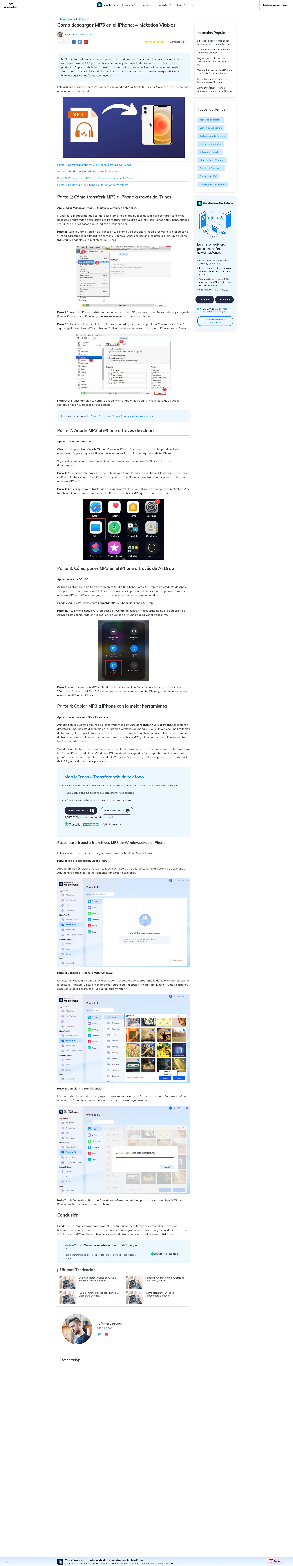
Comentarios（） (179, 41)
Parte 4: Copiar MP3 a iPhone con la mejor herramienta (92, 185)
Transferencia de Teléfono (212, 184)
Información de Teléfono (211, 160)
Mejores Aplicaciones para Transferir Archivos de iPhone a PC (214, 61)
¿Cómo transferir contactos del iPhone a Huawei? (213, 51)
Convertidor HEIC (208, 176)
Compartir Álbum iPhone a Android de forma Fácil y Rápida (214, 89)
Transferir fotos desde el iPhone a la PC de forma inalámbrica (214, 72)
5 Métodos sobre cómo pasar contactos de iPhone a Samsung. (215, 42)
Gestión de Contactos (210, 144)
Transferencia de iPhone (73, 18)
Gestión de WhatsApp (210, 127)
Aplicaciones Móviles (209, 152)
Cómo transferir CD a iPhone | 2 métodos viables (122, 416)
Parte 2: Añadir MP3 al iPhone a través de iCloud (88, 171)
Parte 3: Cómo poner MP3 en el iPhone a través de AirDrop (95, 178)
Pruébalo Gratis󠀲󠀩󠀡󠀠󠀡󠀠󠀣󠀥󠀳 (78, 810)
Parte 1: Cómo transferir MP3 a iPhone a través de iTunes (94, 165)
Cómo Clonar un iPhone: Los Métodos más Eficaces (212, 80)
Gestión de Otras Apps (210, 168)
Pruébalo (205, 299)
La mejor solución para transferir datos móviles (212, 248)
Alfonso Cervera (84, 34)
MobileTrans (73, 1245)
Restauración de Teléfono (212, 136)
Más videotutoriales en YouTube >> (215, 320)
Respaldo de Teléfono (210, 119)
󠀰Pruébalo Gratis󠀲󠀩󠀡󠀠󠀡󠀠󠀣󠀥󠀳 (114, 810)
